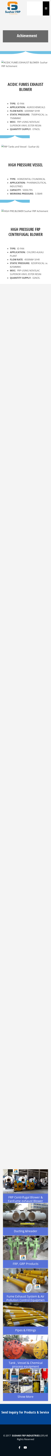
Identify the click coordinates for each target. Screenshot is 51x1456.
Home (32, 5)
